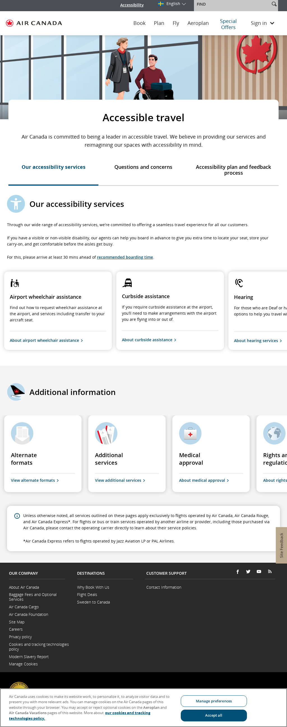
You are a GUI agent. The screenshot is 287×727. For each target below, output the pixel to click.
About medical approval (202, 480)
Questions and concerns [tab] (143, 166)
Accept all (213, 715)
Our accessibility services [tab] (53, 166)
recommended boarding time (125, 257)
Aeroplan (198, 23)
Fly (176, 23)
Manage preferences (214, 700)
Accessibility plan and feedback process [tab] (233, 169)
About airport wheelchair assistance (44, 340)
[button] (274, 3)
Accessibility (132, 5)
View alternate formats (33, 480)
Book (139, 23)
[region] (143, 707)
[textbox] (232, 4)
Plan (159, 23)
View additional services (118, 480)
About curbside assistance (147, 339)
